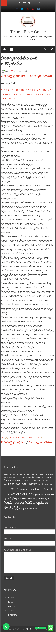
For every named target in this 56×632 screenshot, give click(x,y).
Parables (39, 489)
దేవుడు (8, 502)
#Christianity (8, 474)
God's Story (41, 484)
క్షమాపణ (39, 498)
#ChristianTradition (19, 474)
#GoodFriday (49, 474)
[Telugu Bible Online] (4, 49)
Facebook (12, 598)
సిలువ (30, 508)
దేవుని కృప (18, 502)
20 (6, 94)
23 (17, 94)
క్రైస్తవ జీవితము (31, 499)
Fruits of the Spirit (29, 484)
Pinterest (11, 610)
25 (24, 94)
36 (13, 98)
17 (47, 90)
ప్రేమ (46, 503)
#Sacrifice (31, 477)
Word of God (22, 494)
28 (35, 94)
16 (44, 90)
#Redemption (23, 477)
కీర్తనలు (6, 498)
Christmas (9, 480)
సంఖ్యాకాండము (40, 76)
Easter (6, 484)
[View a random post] (51, 49)
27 (31, 94)
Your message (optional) (17, 549)
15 (40, 90)
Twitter (11, 602)
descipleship (46, 480)
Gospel (6, 489)
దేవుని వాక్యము (34, 502)
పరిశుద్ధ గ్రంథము (13, 76)
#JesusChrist (13, 477)
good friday (48, 484)
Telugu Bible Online (28, 32)
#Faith (42, 474)
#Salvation (38, 477)
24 (20, 94)
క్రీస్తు (16, 499)
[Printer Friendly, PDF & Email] (14, 71)
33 (2, 98)
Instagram (12, 615)
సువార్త (35, 508)
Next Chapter (34, 438)
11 (25, 90)
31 (46, 94)
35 (9, 98)
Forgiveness (14, 483)
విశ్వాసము (24, 508)
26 (28, 94)
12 (29, 90)
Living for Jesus (27, 489)
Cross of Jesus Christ (24, 480)
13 (33, 90)
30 (42, 94)
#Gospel (6, 477)
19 (2, 94)
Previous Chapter (16, 438)
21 (9, 94)
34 (6, 98)
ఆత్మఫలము (37, 494)
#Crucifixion (35, 474)
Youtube (11, 606)
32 (50, 94)
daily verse (37, 480)
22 (13, 94)
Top (3, 438)
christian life (47, 477)
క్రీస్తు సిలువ (22, 498)
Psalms (46, 489)
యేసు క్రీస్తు (12, 508)
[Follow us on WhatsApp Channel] (6, 626)
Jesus (13, 488)
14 (36, 90)
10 (22, 90)
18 (51, 90)
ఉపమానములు (48, 494)
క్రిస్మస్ (12, 498)
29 (39, 94)
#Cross (29, 474)
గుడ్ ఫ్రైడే (46, 499)
